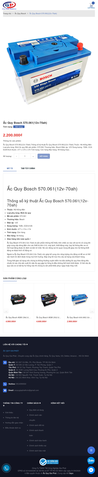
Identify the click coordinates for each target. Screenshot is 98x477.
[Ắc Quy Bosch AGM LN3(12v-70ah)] (18, 300)
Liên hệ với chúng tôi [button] (14, 344)
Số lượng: (7, 156)
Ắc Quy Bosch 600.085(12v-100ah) (48, 317)
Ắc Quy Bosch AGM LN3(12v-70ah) (18, 317)
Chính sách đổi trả (36, 425)
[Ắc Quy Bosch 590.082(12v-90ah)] (79, 300)
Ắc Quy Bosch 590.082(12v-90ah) (78, 317)
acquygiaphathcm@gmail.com (26, 390)
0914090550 (21, 384)
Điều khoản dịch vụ (13, 428)
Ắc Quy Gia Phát (11, 351)
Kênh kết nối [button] (57, 403)
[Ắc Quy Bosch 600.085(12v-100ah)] (49, 300)
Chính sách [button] (33, 403)
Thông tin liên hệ (12, 418)
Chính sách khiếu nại (37, 446)
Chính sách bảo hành (38, 440)
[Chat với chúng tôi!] (91, 470)
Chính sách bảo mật (37, 451)
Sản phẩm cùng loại (14, 278)
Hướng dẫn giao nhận (14, 423)
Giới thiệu (9, 412)
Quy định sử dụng (36, 410)
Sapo (71, 473)
